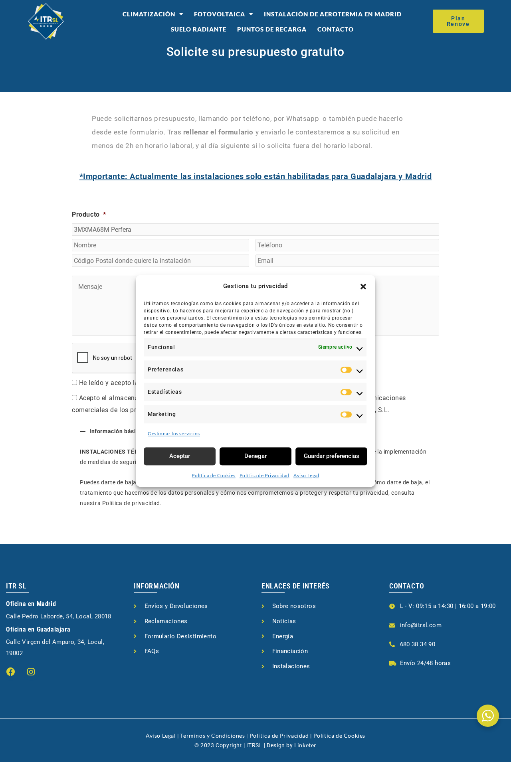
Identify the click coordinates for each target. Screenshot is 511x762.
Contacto (335, 29)
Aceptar (179, 456)
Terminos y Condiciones (212, 735)
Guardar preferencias (331, 456)
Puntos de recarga (272, 29)
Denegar (255, 456)
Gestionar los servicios (174, 433)
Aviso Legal (306, 475)
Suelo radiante (198, 29)
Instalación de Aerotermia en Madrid (333, 14)
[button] (363, 286)
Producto (89, 214)
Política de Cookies (213, 475)
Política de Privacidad (264, 475)
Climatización (149, 14)
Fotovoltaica (219, 14)
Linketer (305, 745)
